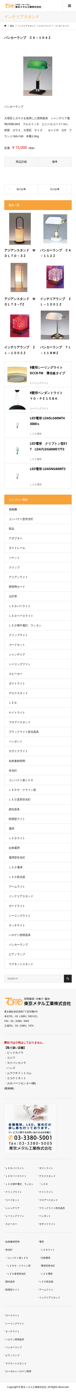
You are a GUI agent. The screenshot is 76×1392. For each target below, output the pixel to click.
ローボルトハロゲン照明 (18, 1371)
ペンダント (15, 741)
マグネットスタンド (21, 964)
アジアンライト (18, 577)
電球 (11, 828)
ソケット (14, 558)
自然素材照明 (17, 761)
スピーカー (15, 674)
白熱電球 (14, 848)
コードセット (17, 644)
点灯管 (13, 596)
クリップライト (18, 635)
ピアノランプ (17, 954)
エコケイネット (16, 1078)
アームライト (17, 886)
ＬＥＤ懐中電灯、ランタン (25, 625)
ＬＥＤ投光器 (17, 877)
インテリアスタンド (21, 896)
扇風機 (13, 509)
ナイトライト (17, 712)
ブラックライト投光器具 (24, 732)
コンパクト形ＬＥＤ (21, 780)
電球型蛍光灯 (17, 857)
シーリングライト (20, 915)
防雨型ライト (17, 819)
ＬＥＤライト (17, 838)
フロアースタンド (20, 722)
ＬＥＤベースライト (21, 616)
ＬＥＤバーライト (20, 606)
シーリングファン (20, 664)
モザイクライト (18, 751)
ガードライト (17, 906)
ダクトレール (17, 548)
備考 (54, 161)
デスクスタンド (18, 693)
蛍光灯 (13, 770)
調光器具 (14, 809)
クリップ (14, 567)
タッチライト (17, 925)
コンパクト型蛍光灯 (21, 519)
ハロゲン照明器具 (20, 935)
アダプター (15, 538)
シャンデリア (17, 654)
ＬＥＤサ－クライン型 (22, 790)
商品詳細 (21, 161)
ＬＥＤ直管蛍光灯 (20, 799)
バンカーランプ (18, 944)
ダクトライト (17, 683)
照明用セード (17, 586)
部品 (11, 528)
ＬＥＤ (13, 702)
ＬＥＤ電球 (15, 867)
